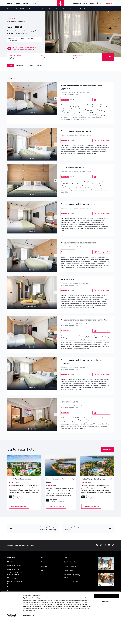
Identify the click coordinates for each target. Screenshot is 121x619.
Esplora (25, 3)
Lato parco (19, 66)
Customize (105, 601)
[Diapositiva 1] (31, 112)
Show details (27, 615)
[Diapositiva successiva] (55, 98)
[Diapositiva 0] (30, 112)
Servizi (72, 100)
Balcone (39, 66)
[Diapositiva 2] (32, 112)
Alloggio (9, 3)
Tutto (10, 66)
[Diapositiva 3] (34, 112)
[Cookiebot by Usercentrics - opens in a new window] (11, 615)
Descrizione (65, 100)
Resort (18, 3)
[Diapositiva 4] (35, 269)
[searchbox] (82, 6)
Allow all (106, 596)
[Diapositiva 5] (35, 306)
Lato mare (30, 66)
